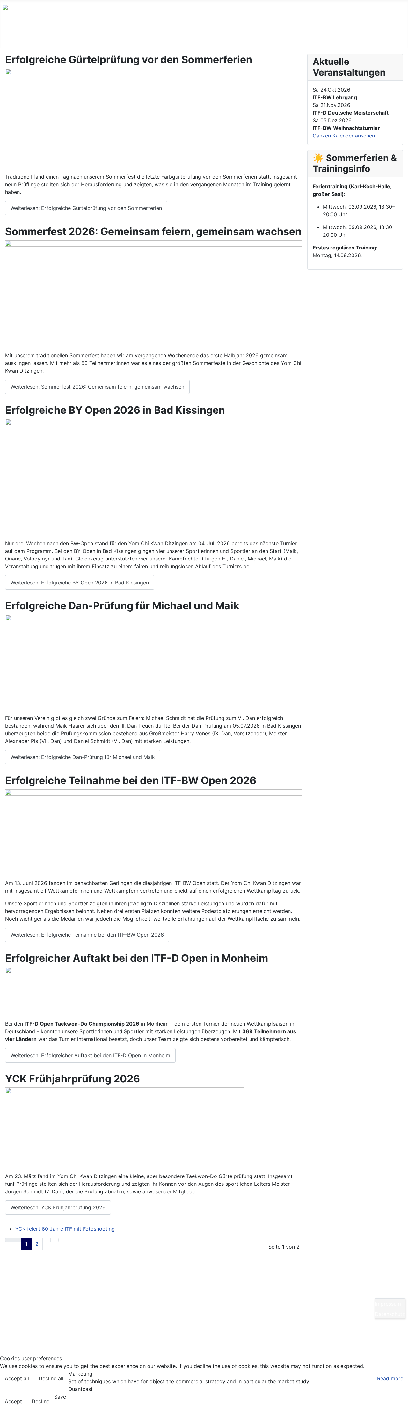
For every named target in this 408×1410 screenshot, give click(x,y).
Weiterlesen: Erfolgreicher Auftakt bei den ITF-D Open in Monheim (90, 1055)
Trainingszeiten (140, 36)
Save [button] (60, 1396)
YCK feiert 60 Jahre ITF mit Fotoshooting (65, 1229)
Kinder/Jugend (90, 36)
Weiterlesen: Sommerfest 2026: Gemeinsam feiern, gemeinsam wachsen (97, 386)
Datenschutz (390, 1314)
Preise (228, 36)
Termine (257, 36)
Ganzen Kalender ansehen (344, 135)
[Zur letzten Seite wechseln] (54, 1240)
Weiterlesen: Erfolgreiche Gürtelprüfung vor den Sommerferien (86, 208)
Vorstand (291, 36)
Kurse (52, 36)
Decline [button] (40, 1401)
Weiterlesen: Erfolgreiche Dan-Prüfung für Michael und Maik (83, 757)
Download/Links (336, 36)
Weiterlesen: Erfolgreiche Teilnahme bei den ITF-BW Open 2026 (87, 934)
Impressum (388, 1304)
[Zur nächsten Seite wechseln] (46, 1240)
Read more (390, 1378)
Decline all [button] (51, 1378)
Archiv (376, 36)
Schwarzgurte (189, 36)
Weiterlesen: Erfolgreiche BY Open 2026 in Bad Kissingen (80, 582)
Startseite (21, 36)
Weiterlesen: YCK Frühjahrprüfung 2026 (58, 1207)
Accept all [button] (17, 1378)
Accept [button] (13, 1401)
